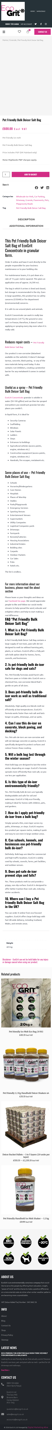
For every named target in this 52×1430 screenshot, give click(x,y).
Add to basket (30, 174)
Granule (12, 40)
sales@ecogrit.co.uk (15, 1414)
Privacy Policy (7, 1335)
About (4, 1316)
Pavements (39, 200)
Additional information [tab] (26, 225)
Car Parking (39, 196)
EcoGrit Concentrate (14, 397)
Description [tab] (26, 219)
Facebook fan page (17, 601)
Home (5, 40)
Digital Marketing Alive (38, 1427)
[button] (4, 31)
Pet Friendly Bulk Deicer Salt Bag (31, 208)
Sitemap (4, 1340)
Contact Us (6, 1325)
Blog (3, 1320)
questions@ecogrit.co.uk (17, 1409)
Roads (30, 203)
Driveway (20, 200)
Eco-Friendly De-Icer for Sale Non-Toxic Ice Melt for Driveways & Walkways (24, 1354)
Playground (21, 203)
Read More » (5, 1370)
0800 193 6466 (13, 1383)
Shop (3, 1330)
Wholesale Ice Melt (24, 196)
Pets (47, 200)
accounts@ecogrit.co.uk (17, 1419)
